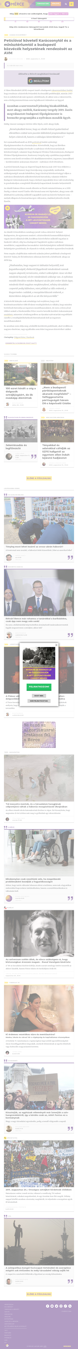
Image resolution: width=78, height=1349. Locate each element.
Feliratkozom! (39, 686)
